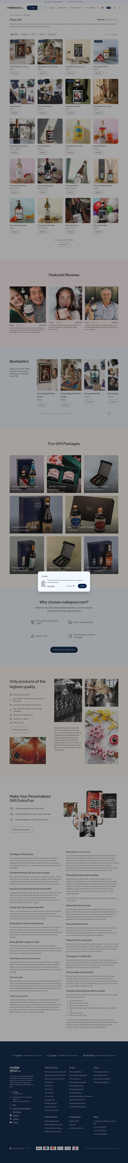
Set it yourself (70, 586)
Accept (82, 586)
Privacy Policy (51, 586)
